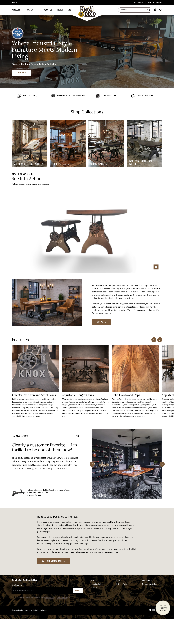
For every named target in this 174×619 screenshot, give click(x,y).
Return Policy (147, 580)
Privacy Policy (49, 598)
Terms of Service (62, 598)
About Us (48, 10)
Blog (118, 580)
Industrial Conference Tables (140, 162)
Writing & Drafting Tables (27, 164)
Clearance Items (63, 10)
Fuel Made (43, 610)
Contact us (95, 588)
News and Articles (149, 584)
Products (16, 10)
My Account (138, 2)
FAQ (92, 580)
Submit (78, 590)
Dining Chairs (97, 164)
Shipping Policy (97, 584)
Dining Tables (59, 164)
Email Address (17, 585)
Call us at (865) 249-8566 (153, 2)
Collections (32, 10)
